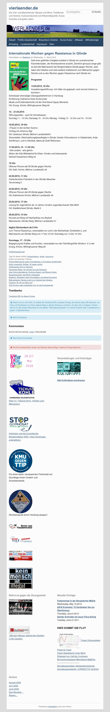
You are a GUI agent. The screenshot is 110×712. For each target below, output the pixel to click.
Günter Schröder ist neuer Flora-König (76, 616)
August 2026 (15, 682)
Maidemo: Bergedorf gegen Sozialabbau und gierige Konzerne (33, 277)
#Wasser (79, 39)
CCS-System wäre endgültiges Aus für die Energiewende (31, 285)
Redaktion (26, 57)
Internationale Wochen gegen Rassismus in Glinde (48, 53)
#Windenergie (92, 39)
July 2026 (13, 685)
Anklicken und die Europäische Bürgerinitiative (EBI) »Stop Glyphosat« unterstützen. (27, 436)
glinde (42, 256)
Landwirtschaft (27, 44)
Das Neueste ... (16, 692)
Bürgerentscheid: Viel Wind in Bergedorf (24, 274)
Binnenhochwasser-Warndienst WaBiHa (76, 659)
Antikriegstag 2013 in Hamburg (21, 267)
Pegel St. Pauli (64, 649)
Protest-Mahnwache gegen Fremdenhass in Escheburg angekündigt (35, 261)
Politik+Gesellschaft (27, 39)
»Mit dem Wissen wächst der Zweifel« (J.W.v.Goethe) (27, 637)
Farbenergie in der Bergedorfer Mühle (76, 600)
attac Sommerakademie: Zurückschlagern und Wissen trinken (33, 272)
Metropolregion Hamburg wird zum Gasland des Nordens (31, 280)
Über (51, 44)
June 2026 (14, 688)
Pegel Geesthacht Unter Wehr (71, 653)
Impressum (42, 44)
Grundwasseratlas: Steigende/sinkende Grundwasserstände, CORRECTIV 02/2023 (78, 667)
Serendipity (52, 706)
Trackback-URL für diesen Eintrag (22, 296)
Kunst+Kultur (66, 39)
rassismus (49, 256)
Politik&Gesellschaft (17, 251)
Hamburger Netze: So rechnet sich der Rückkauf (28, 269)
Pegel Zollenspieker (90, 640)
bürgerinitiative (33, 256)
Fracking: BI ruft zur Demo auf (20, 282)
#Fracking (13, 44)
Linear (31, 331)
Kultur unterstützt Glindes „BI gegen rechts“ (26, 264)
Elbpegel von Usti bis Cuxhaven (72, 656)
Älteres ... (13, 695)
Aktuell (12, 39)
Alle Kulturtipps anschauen (71, 380)
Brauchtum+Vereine (48, 39)
